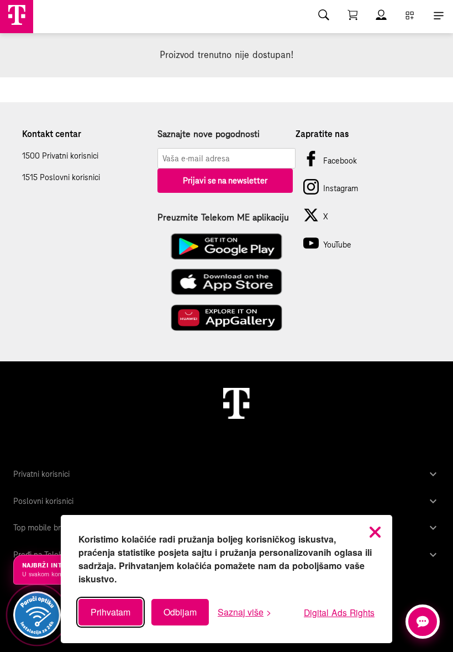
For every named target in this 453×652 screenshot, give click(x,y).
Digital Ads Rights (339, 612)
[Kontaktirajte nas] (422, 621)
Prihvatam (110, 612)
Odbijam (180, 612)
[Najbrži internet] (37, 615)
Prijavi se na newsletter (225, 180)
